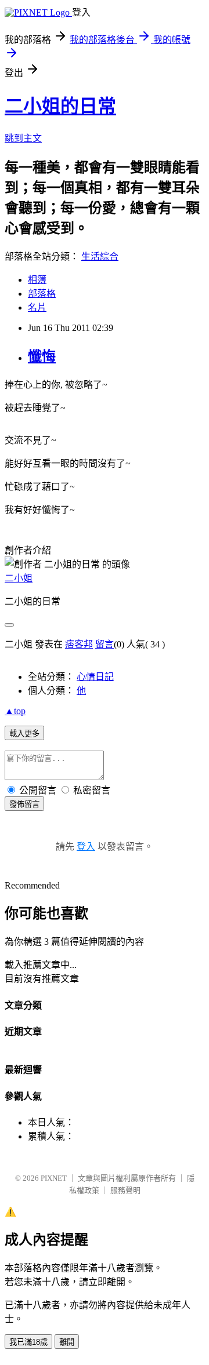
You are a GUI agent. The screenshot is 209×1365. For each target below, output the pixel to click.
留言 (104, 644)
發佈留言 (24, 804)
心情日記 (95, 677)
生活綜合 (99, 256)
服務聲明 (125, 1190)
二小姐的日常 (60, 106)
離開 (66, 1342)
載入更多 (24, 733)
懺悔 (42, 356)
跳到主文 (23, 138)
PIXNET (54, 1178)
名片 (37, 307)
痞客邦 (79, 644)
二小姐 (19, 578)
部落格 (42, 294)
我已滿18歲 (28, 1342)
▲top (15, 711)
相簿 (37, 280)
